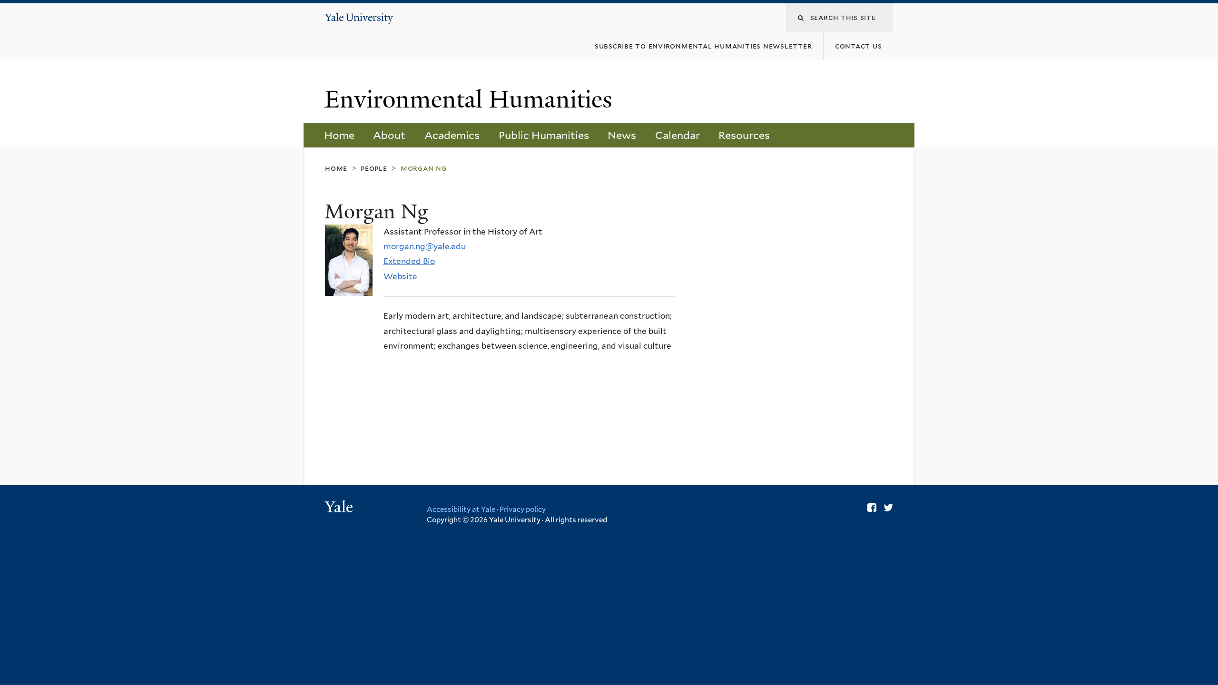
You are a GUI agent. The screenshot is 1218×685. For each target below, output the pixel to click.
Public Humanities (544, 135)
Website (400, 276)
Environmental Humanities (471, 99)
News (622, 135)
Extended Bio (409, 261)
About (389, 135)
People (374, 168)
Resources (744, 135)
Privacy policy (523, 509)
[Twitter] (888, 507)
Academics (452, 135)
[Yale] (340, 508)
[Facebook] (871, 507)
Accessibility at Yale (461, 509)
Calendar (677, 135)
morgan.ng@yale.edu (424, 246)
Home (339, 135)
